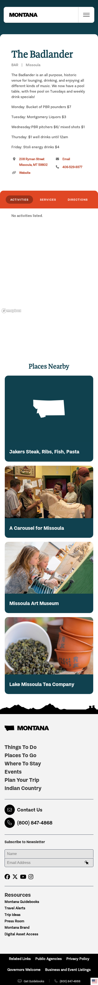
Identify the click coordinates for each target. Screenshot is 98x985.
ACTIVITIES (19, 199)
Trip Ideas (13, 914)
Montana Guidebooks (22, 901)
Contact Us (29, 810)
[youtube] (23, 877)
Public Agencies (48, 958)
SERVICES (48, 199)
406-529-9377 (72, 167)
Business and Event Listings (68, 969)
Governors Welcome (24, 969)
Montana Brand (17, 927)
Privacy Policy (77, 958)
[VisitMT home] (21, 15)
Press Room (14, 921)
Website (24, 173)
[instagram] (30, 877)
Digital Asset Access (21, 934)
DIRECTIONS (78, 199)
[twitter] (15, 877)
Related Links (20, 958)
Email (66, 159)
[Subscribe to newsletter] (86, 862)
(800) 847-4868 (34, 823)
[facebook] (7, 877)
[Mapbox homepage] (11, 310)
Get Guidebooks (34, 981)
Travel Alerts (15, 908)
